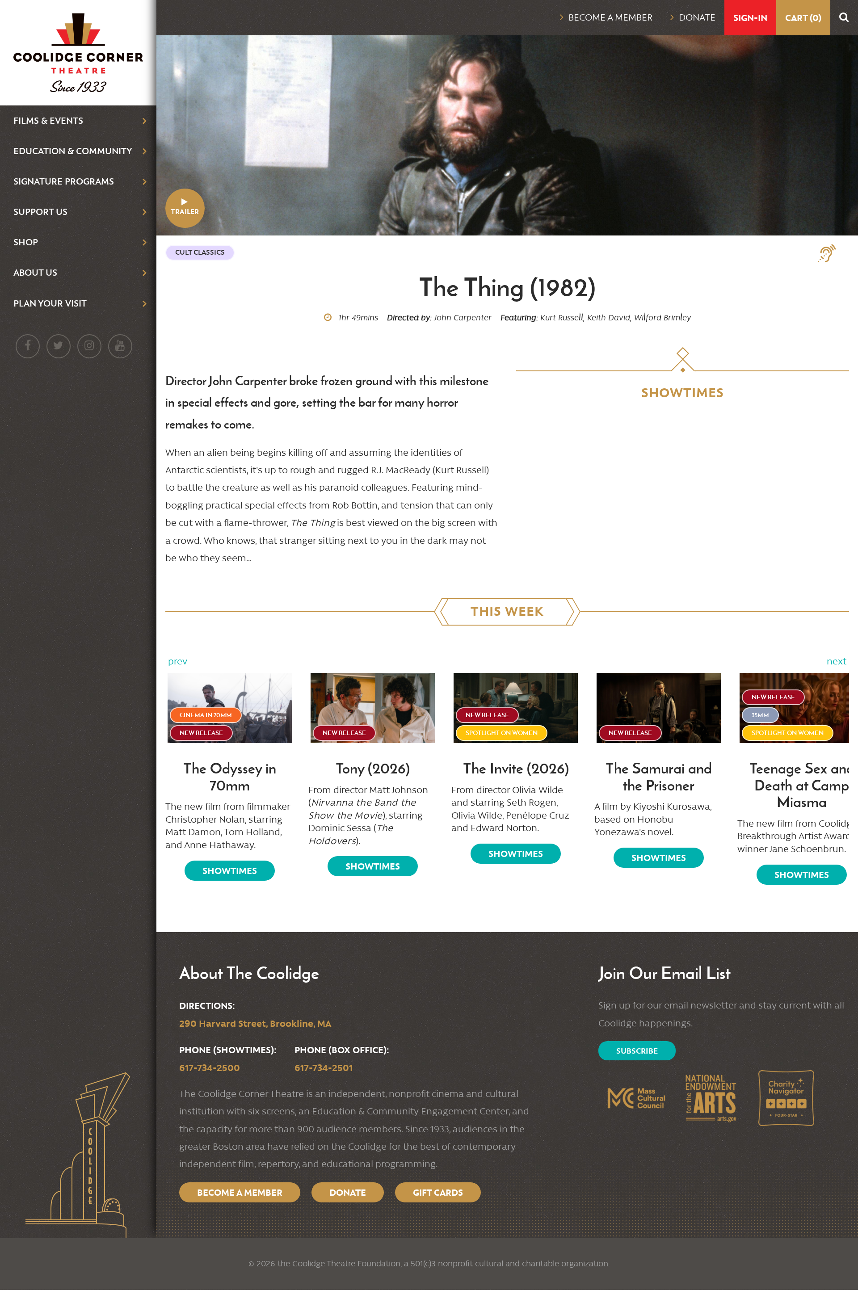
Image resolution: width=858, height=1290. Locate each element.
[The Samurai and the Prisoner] (658, 708)
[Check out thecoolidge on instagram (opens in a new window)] (89, 346)
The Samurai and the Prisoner (659, 777)
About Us (35, 272)
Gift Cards (438, 1192)
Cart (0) (803, 17)
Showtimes (229, 870)
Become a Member (610, 17)
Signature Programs (63, 181)
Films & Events (48, 120)
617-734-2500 (209, 1067)
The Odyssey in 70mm (229, 777)
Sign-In (750, 17)
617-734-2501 (323, 1067)
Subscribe (637, 1051)
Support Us (40, 211)
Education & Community (72, 150)
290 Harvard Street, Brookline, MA (255, 1023)
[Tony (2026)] (372, 708)
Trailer (185, 211)
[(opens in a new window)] (635, 1097)
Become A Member (239, 1192)
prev (177, 661)
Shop (25, 242)
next (836, 661)
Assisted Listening (831, 253)
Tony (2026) (373, 768)
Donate (697, 17)
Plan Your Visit (50, 303)
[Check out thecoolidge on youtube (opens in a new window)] (120, 346)
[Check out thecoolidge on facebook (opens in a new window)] (28, 346)
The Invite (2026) (516, 768)
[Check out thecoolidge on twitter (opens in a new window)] (58, 346)
